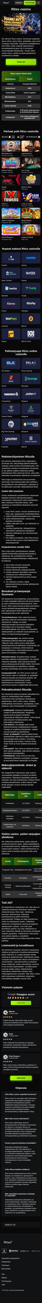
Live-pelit (13, 136)
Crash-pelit (22, 136)
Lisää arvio (21, 1003)
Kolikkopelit (33, 137)
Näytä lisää (21, 1078)
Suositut (5, 137)
